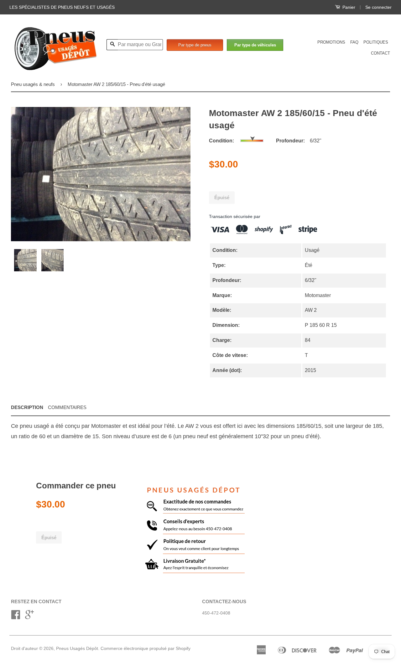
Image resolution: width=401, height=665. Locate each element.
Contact (380, 53)
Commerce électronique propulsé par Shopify (145, 648)
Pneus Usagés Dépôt (77, 648)
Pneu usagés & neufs (33, 84)
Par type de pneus (194, 45)
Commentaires (67, 407)
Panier (348, 7)
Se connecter (378, 7)
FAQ (354, 42)
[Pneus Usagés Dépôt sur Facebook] (15, 616)
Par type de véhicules (255, 45)
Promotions (331, 42)
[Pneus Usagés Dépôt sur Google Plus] (29, 616)
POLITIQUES (375, 42)
